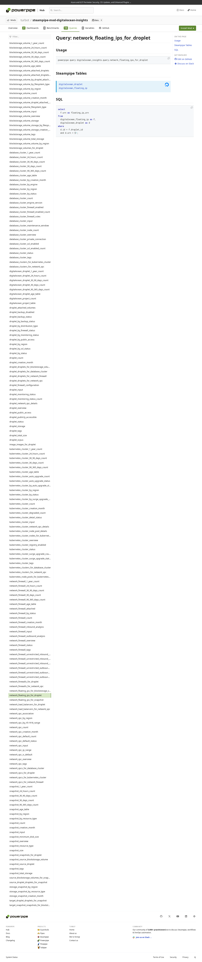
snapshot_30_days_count (21, 800)
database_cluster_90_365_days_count (27, 170)
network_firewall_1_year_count (24, 581)
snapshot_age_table (19, 809)
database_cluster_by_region (23, 189)
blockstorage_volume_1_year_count (26, 43)
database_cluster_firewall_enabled (26, 207)
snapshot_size (16, 850)
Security (173, 957)
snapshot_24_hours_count (22, 791)
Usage (177, 40)
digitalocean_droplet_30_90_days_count (28, 280)
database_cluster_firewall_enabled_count (29, 211)
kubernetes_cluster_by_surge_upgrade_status (30, 499)
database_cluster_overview (22, 234)
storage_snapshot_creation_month (26, 896)
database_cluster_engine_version (25, 202)
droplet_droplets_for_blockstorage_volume (30, 366)
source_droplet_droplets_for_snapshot (28, 882)
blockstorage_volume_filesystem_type (27, 107)
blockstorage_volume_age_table (25, 66)
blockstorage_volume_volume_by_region (29, 143)
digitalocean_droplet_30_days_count (27, 284)
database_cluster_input (21, 221)
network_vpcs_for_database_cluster (26, 768)
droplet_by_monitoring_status (24, 335)
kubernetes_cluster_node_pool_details (28, 531)
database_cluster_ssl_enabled (24, 243)
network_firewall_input (20, 631)
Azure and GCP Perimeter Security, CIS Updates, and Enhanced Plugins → (101, 2)
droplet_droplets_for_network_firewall (28, 376)
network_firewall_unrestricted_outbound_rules (30, 668)
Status (12, 957)
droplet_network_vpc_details (23, 403)
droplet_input (16, 389)
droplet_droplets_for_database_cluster (28, 371)
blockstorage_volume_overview (24, 116)
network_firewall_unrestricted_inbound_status (30, 663)
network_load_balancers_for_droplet (27, 704)
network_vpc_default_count (22, 736)
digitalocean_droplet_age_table (24, 293)
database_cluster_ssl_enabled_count (27, 248)
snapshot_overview (18, 841)
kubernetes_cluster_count (22, 503)
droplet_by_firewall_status (22, 330)
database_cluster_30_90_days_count (27, 161)
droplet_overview (17, 408)
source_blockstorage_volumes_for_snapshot (30, 877)
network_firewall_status (21, 645)
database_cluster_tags (20, 257)
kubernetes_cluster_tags (21, 563)
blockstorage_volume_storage (24, 120)
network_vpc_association (21, 713)
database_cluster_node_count (24, 230)
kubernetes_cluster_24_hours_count (27, 453)
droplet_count (16, 357)
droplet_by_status (18, 353)
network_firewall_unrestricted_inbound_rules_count (30, 658)
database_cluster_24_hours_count (26, 157)
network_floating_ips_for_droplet (25, 695)
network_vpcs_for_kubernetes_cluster (27, 777)
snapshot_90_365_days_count (23, 804)
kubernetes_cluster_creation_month (27, 508)
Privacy (185, 957)
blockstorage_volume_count (23, 93)
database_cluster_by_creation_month (27, 180)
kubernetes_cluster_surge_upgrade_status (30, 558)
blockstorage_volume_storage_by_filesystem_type (30, 125)
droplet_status (16, 421)
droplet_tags (15, 430)
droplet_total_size (18, 435)
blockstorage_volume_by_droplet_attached (30, 79)
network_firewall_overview (22, 640)
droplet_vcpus (16, 439)
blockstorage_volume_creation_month (28, 97)
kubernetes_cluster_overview (23, 540)
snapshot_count (17, 823)
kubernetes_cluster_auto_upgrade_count (29, 476)
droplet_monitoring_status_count (25, 398)
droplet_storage (17, 426)
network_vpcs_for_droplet (22, 772)
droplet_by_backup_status (22, 321)
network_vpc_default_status (23, 741)
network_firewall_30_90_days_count (26, 590)
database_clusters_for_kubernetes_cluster (30, 262)
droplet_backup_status (20, 316)
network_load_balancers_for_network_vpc (29, 709)
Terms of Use (158, 957)
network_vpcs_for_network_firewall (26, 782)
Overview (12, 28)
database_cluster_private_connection (27, 239)
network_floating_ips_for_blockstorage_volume (30, 690)
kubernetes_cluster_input (22, 522)
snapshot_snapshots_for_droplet (25, 855)
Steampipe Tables (183, 45)
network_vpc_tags (18, 763)
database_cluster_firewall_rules (24, 216)
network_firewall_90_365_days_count (27, 599)
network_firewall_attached (22, 608)
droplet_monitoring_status (22, 394)
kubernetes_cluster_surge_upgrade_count (30, 553)
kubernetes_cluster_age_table (24, 471)
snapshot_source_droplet (21, 864)
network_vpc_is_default (20, 754)
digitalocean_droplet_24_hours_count (27, 275)
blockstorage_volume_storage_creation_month (30, 129)
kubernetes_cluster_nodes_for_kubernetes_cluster (30, 535)
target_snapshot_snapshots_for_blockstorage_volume (30, 905)
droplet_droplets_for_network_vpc (26, 380)
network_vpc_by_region (20, 718)
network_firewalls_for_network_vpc (26, 686)
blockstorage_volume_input (23, 111)
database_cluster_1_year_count (24, 152)
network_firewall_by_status (22, 613)
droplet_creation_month (21, 362)
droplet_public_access (20, 412)
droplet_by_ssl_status (19, 348)
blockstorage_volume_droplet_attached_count (30, 102)
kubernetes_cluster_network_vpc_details (29, 526)
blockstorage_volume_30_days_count (27, 56)
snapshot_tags (16, 868)
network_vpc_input (18, 745)
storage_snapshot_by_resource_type (27, 891)
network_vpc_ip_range (20, 750)
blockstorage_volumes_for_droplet (26, 148)
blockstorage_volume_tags (22, 134)
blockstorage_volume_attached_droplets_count (30, 75)
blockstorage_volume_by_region (25, 88)
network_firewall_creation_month (25, 622)
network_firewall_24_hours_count (25, 585)
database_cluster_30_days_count (25, 166)
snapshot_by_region (19, 813)
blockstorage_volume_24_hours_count (28, 47)
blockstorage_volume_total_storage (26, 138)
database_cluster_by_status (23, 193)
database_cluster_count (21, 198)
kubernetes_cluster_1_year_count (25, 449)
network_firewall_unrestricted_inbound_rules (30, 654)
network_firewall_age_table (22, 604)
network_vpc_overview (20, 759)
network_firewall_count (20, 617)
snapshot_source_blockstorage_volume (28, 859)
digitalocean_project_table (22, 303)
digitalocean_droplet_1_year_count (26, 271)
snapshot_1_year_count (20, 786)
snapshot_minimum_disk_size (24, 836)
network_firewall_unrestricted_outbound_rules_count (30, 672)
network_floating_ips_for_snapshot (26, 699)
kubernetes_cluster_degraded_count (27, 512)
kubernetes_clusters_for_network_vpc (27, 572)
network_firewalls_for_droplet (23, 681)
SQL (176, 49)
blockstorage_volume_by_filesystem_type (29, 84)
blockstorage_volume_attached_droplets (29, 70)
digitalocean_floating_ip (73, 88)
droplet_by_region (18, 344)
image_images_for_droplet (22, 444)
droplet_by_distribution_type (23, 326)
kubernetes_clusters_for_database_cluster (30, 567)
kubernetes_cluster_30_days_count (26, 462)
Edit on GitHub (184, 59)
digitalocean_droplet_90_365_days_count (29, 289)
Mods (13, 20)
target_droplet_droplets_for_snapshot (28, 900)
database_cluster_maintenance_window (29, 225)
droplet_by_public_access (21, 339)
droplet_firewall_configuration (24, 385)
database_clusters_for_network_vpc (26, 266)
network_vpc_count (18, 727)
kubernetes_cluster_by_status (24, 494)
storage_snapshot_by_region (23, 886)
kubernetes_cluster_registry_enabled (27, 544)
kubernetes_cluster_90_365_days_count (28, 467)
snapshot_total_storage (20, 873)
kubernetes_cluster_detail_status (25, 517)
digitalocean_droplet (71, 84)
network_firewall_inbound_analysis (26, 626)
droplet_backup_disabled (21, 312)
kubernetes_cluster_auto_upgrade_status (29, 481)
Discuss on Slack (185, 63)
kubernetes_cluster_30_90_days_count (28, 458)
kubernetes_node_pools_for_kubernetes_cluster (30, 576)
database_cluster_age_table (23, 175)
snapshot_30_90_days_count (23, 795)
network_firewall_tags (20, 649)
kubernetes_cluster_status (22, 549)
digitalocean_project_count (22, 298)
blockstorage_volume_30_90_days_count (29, 52)
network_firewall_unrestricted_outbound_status (30, 677)
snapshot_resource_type (21, 845)
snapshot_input (17, 832)
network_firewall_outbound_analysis (27, 636)
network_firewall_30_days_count (25, 595)
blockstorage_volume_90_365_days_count (29, 61)
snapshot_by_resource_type (23, 818)
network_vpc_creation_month (23, 731)
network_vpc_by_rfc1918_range (24, 722)
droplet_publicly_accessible (23, 417)
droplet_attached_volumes (22, 307)
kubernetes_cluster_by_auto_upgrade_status (30, 485)
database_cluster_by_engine (23, 184)
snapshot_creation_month (22, 827)
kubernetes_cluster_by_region (24, 490)
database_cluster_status (21, 253)
